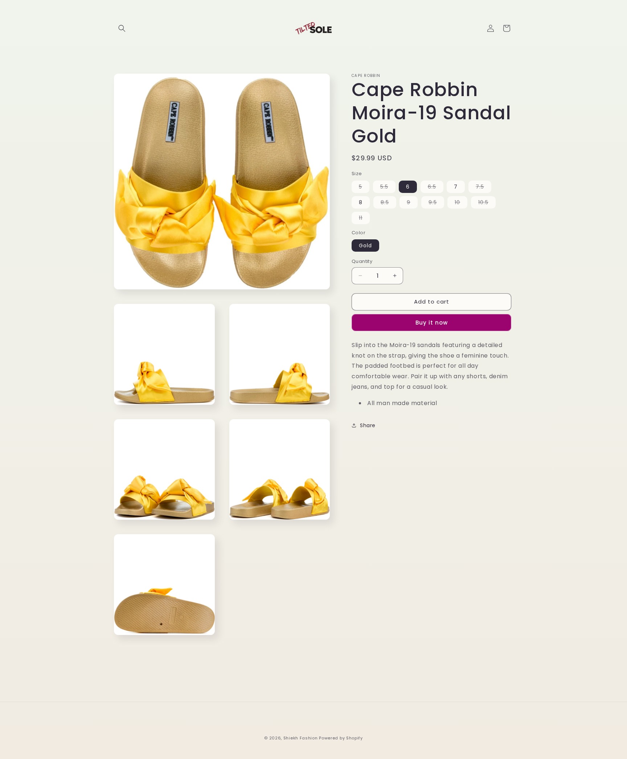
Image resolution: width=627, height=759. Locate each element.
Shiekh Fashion (300, 738)
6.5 (435, 188)
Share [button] (368, 425)
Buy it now (431, 322)
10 (461, 203)
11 (364, 219)
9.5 (436, 203)
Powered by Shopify (341, 738)
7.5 (483, 188)
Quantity (362, 261)
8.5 (388, 203)
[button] (122, 28)
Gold (365, 245)
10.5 (487, 203)
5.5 (388, 188)
